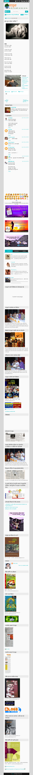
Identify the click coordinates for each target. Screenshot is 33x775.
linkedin (24, 1)
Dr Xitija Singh (11, 147)
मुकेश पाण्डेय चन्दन (11, 161)
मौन (11, 254)
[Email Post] (6, 93)
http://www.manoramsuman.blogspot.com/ (25, 79)
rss (22, 1)
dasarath (10, 129)
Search (26, 12)
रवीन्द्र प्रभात (15, 91)
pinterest (28, 1)
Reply (9, 127)
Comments (16, 251)
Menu (8, 11)
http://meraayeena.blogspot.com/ (25, 83)
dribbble (26, 1)
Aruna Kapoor (11, 142)
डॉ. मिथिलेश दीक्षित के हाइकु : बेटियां (26, 14)
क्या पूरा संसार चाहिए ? (10, 21)
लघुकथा (12, 277)
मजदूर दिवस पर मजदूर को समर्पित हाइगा (9, 14)
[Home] (5, 18)
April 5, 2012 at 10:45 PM (25, 147)
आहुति (9, 156)
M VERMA (10, 117)
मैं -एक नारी (13, 262)
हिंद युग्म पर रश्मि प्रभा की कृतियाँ (11, 508)
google (20, 1)
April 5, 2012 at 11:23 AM (25, 117)
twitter (16, 1)
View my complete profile (23, 565)
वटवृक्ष (13, 773)
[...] (13, 111)
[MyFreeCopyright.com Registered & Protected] (14, 769)
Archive (24, 251)
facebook (18, 1)
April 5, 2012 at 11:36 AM (25, 129)
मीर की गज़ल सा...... (14, 269)
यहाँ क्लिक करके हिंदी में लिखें (10, 411)
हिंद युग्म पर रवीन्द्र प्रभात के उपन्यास (12, 507)
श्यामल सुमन (22, 91)
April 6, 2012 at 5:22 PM (25, 161)
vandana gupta (11, 137)
